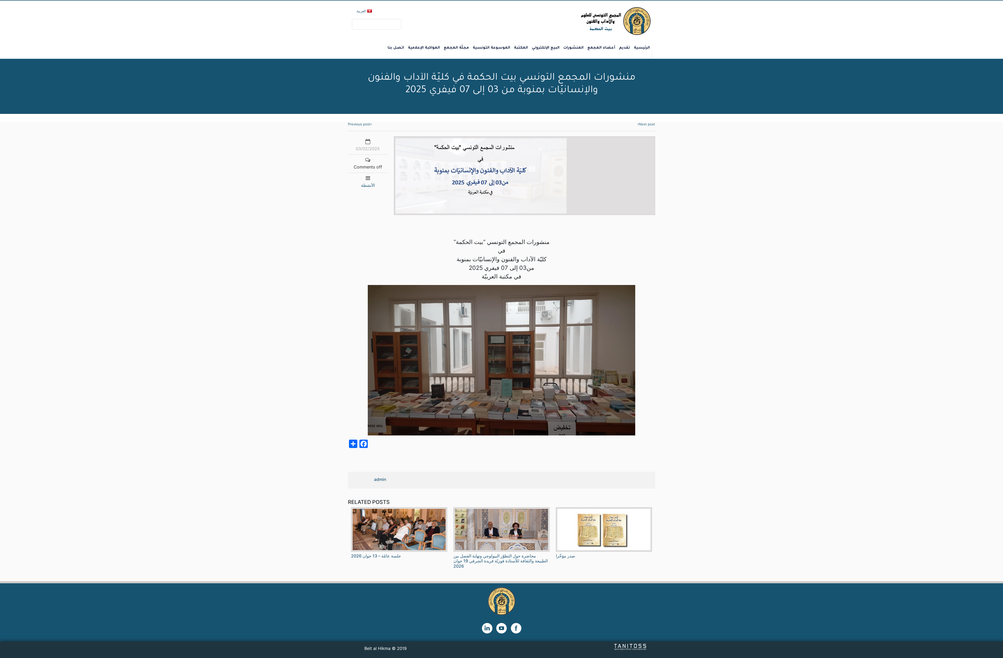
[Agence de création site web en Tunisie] (630, 646)
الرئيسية (642, 48)
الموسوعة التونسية (491, 48)
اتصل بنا (396, 48)
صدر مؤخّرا (565, 555)
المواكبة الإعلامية (424, 48)
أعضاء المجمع (601, 48)
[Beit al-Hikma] (597, 21)
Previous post (359, 124)
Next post (647, 124)
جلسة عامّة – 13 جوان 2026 (376, 555)
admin (380, 479)
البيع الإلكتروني (545, 48)
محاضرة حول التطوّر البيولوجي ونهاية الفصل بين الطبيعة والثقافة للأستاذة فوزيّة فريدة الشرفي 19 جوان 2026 (500, 560)
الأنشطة (368, 185)
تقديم (624, 48)
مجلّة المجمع (456, 48)
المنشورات (573, 48)
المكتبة (521, 48)
